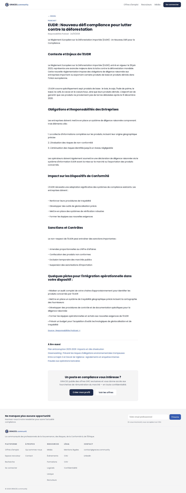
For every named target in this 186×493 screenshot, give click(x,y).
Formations (52, 462)
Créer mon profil (81, 392)
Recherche (10, 462)
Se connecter (172, 4)
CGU (66, 456)
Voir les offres (106, 392)
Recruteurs (146, 4)
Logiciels (50, 468)
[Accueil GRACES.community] (16, 5)
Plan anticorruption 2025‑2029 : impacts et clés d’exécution (76, 349)
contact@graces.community (97, 449)
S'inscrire (175, 417)
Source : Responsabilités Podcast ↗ (64, 330)
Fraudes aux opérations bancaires (64, 361)
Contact (29, 456)
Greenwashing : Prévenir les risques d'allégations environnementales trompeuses (86, 353)
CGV (66, 462)
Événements (52, 456)
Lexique (50, 474)
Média (157, 4)
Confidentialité (70, 468)
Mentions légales (71, 449)
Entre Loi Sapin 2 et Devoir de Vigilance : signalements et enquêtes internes (83, 357)
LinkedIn (87, 456)
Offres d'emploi (131, 4)
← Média (52, 16)
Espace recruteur (12, 456)
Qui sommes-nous (33, 449)
